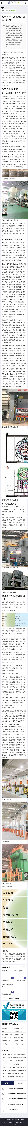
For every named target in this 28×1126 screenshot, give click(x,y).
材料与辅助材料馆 (18, 1044)
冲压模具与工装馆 (6, 1037)
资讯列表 (8, 10)
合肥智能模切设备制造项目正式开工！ (14, 1076)
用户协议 (22, 1123)
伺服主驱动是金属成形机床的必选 (17, 1093)
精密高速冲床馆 (18, 1031)
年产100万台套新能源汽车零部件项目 (14, 1057)
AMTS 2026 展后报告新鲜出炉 (12, 1064)
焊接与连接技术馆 (18, 1037)
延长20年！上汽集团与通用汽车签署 (14, 1054)
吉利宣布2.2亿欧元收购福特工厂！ (13, 1061)
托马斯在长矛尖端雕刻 (7, 994)
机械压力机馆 (5, 1028)
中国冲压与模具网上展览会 (10, 1024)
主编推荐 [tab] (20, 1083)
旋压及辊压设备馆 (18, 1034)
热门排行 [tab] (7, 1083)
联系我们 (11, 1123)
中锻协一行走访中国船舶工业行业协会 (14, 1067)
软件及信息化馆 (6, 1041)
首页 (3, 10)
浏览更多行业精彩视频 (14, 998)
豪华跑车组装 (5, 980)
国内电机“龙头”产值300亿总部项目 (14, 1073)
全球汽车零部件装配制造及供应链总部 (14, 1070)
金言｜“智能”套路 (13, 1109)
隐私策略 (6, 1123)
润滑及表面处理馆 (18, 1041)
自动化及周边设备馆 (7, 1034)
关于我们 (17, 1123)
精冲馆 (3, 1031)
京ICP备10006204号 (21, 1119)
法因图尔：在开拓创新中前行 (16, 1088)
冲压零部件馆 (5, 1044)
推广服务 (14, 1124)
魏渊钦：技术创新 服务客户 (15, 1104)
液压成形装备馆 (18, 1028)
